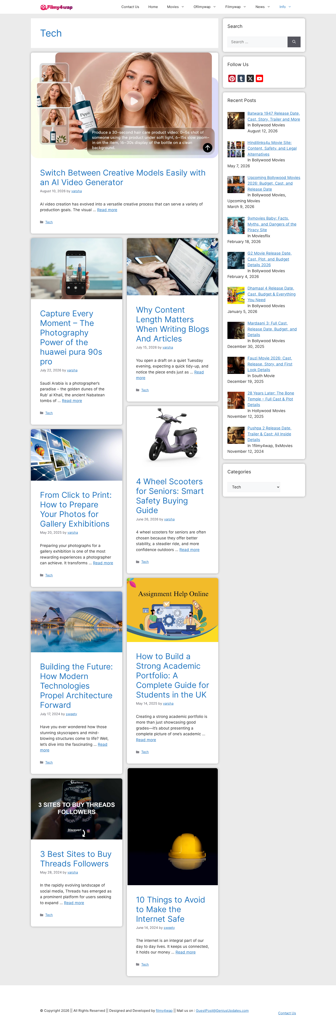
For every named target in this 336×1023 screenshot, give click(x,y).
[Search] (294, 42)
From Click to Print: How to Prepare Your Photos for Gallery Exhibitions (76, 509)
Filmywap (233, 7)
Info (283, 7)
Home (153, 7)
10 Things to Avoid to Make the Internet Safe (170, 909)
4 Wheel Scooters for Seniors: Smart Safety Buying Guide (170, 496)
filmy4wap (164, 1010)
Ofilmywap (202, 7)
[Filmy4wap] (57, 7)
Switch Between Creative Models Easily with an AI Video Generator (123, 177)
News (260, 7)
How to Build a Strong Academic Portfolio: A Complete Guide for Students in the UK (172, 675)
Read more (107, 210)
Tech (49, 222)
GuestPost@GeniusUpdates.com (222, 1010)
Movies (173, 7)
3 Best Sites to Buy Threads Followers (76, 858)
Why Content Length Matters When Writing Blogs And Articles (172, 324)
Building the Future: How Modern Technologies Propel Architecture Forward (76, 686)
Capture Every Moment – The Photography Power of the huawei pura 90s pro (71, 337)
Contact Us (130, 7)
